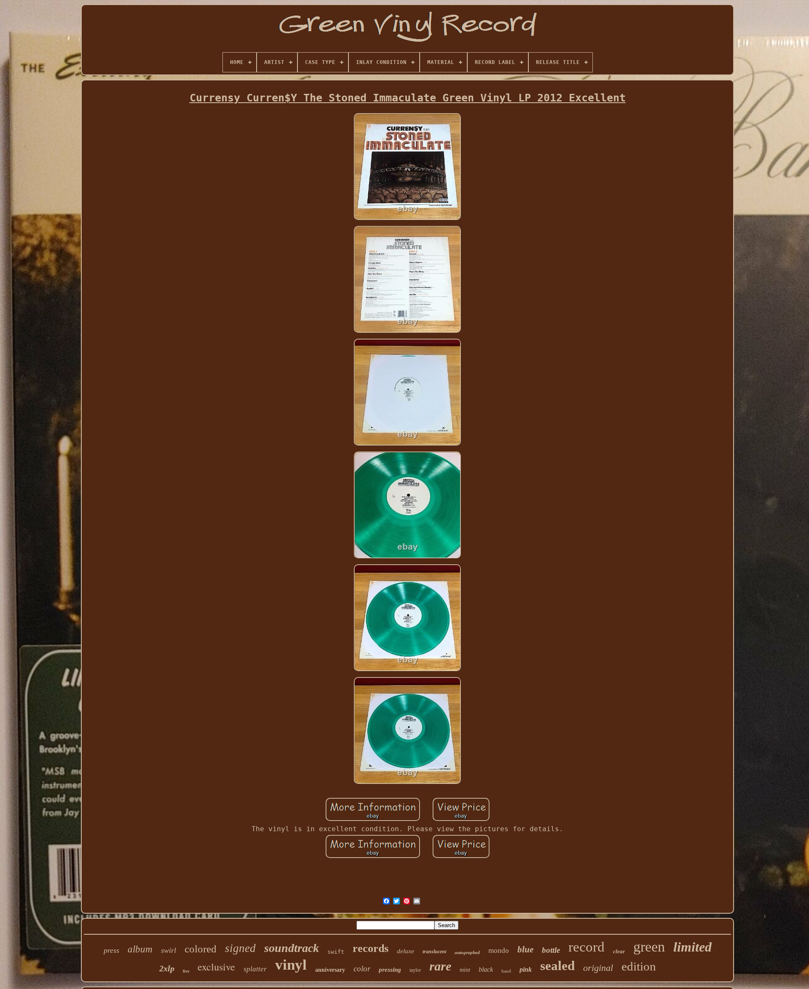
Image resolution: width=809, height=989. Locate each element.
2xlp (166, 968)
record (586, 946)
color (362, 968)
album (140, 949)
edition (638, 966)
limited (692, 946)
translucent (434, 951)
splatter (255, 969)
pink (526, 969)
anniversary (330, 970)
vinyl (291, 965)
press (111, 950)
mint (465, 970)
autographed (467, 952)
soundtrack (291, 947)
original (598, 967)
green (649, 946)
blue (525, 949)
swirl (168, 950)
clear (619, 951)
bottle (551, 950)
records (370, 948)
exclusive (216, 966)
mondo (498, 950)
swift (335, 952)
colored (201, 948)
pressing (390, 969)
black (486, 969)
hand (506, 970)
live (186, 971)
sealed (557, 965)
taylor (415, 970)
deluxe (405, 951)
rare (440, 966)
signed (240, 948)
